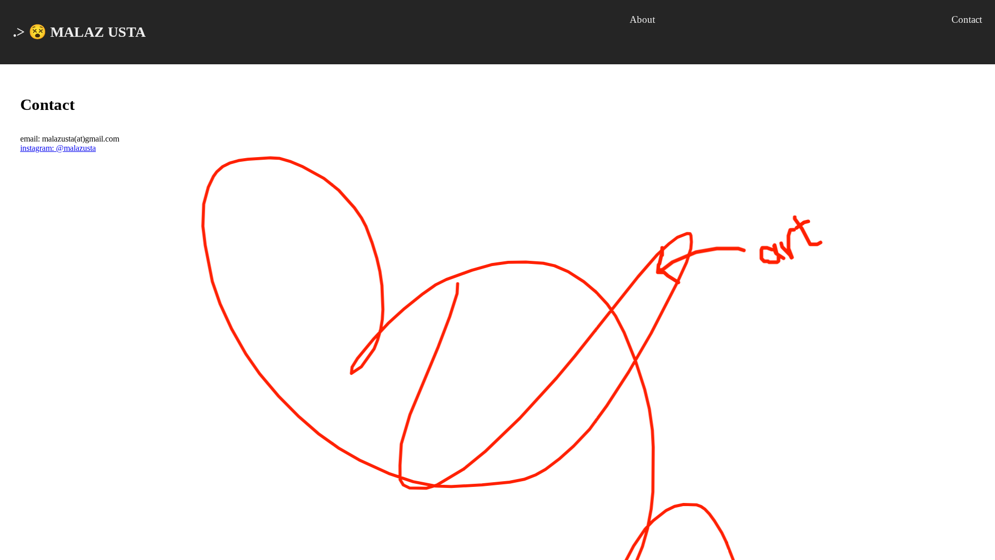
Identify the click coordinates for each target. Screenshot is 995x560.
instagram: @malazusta (58, 148)
